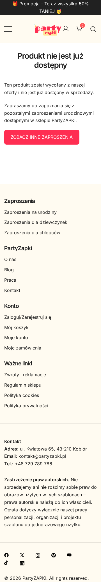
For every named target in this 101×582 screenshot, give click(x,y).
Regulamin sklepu (22, 385)
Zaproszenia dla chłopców (32, 232)
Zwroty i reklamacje (25, 374)
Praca (10, 280)
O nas (10, 259)
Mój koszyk (16, 327)
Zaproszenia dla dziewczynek (35, 222)
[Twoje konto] (65, 28)
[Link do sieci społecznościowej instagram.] (38, 554)
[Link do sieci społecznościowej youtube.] (69, 554)
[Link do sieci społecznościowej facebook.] (6, 554)
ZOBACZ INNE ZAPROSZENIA (42, 137)
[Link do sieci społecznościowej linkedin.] (22, 562)
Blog (9, 269)
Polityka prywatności (26, 405)
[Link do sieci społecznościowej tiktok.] (6, 562)
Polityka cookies (21, 395)
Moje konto (16, 337)
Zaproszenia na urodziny (30, 212)
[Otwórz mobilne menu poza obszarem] (8, 29)
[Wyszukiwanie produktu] (93, 29)
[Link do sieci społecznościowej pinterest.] (53, 554)
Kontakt (12, 290)
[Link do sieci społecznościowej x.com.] (22, 554)
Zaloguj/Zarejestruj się (27, 317)
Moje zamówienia (22, 348)
